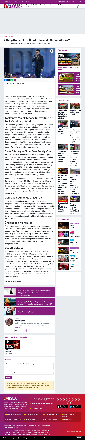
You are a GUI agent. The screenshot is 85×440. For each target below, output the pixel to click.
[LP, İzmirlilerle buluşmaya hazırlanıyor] (12, 344)
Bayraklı (27, 430)
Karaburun (44, 432)
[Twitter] (22, 330)
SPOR (71, 231)
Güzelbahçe (29, 432)
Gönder (8, 377)
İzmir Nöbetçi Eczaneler (14, 414)
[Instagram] (25, 330)
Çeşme (6, 432)
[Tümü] (79, 219)
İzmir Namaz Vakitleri (51, 414)
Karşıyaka (7, 434)
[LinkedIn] (70, 399)
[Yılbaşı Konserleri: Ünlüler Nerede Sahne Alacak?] (29, 63)
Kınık (23, 434)
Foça (17, 432)
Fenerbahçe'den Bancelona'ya (75, 235)
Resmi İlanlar (25, 7)
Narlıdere (47, 434)
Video (28, 1)
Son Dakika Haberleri (51, 419)
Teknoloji (47, 5)
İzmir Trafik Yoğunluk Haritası (69, 415)
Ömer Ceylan (9, 83)
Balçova (15, 430)
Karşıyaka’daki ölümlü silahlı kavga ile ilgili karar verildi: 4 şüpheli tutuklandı (75, 252)
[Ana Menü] (77, 7)
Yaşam (54, 5)
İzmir (23, 5)
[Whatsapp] (67, 402)
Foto (22, 1)
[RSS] (70, 402)
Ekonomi (29, 5)
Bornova (44, 430)
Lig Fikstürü (32, 425)
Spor (41, 5)
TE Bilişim (78, 431)
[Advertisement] (42, 21)
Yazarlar (15, 1)
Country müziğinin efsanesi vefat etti (75, 260)
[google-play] (75, 406)
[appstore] (62, 406)
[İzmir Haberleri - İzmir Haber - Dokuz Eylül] (12, 5)
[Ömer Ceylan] (9, 321)
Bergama (33, 430)
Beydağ (39, 430)
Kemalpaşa (14, 434)
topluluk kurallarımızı (22, 383)
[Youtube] (73, 399)
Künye (5, 427)
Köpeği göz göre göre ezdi (74, 243)
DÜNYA (72, 256)
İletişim (10, 427)
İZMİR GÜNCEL (74, 223)
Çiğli (10, 432)
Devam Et (17, 327)
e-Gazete (7, 1)
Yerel (66, 5)
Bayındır (21, 430)
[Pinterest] (64, 399)
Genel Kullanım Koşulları (44, 425)
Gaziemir (22, 432)
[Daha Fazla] (15, 80)
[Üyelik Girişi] (80, 2)
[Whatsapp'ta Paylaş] (11, 80)
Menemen (40, 434)
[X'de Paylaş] (8, 80)
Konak (28, 434)
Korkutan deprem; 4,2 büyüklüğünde (74, 268)
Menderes (34, 434)
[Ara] (77, 5)
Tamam (79, 437)
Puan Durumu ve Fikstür (14, 419)
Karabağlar (36, 432)
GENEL (72, 239)
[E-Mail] (16, 330)
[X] (61, 399)
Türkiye (60, 5)
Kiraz (19, 434)
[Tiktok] (76, 399)
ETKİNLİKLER (8, 37)
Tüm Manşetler (30, 419)
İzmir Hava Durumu (32, 414)
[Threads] (79, 399)
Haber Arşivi (68, 419)
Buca (49, 430)
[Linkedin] (28, 330)
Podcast (16, 427)
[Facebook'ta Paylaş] (5, 80)
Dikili (13, 432)
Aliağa (10, 430)
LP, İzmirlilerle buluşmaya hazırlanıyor (10, 351)
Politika (35, 5)
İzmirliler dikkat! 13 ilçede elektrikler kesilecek (73, 227)
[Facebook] (19, 330)
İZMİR (5, 430)
